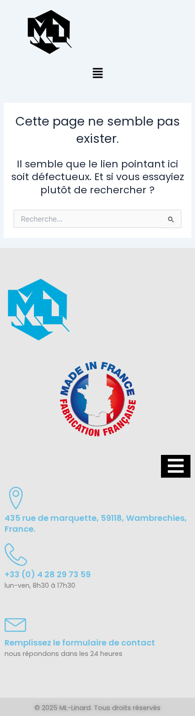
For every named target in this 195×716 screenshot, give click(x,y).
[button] (97, 74)
